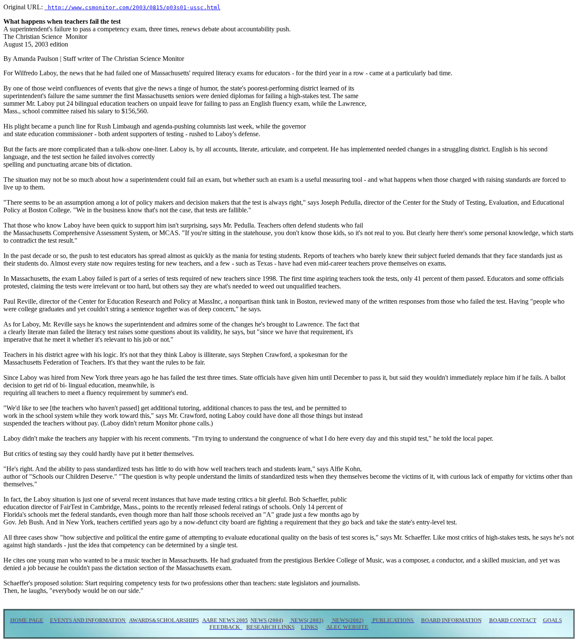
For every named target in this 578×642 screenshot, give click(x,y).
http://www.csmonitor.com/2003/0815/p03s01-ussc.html (132, 7)
